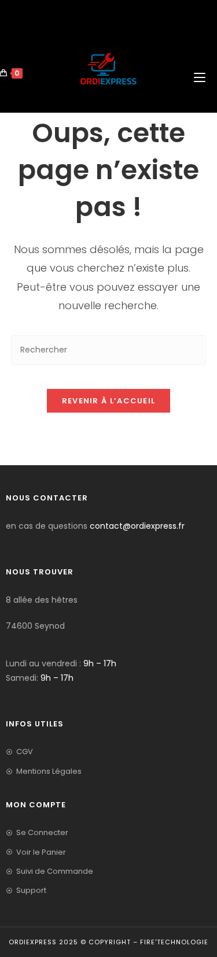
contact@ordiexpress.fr (137, 526)
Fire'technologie (174, 942)
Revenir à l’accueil (109, 400)
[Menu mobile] (201, 50)
